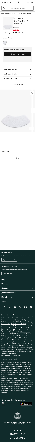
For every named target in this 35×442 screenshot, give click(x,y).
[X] (9, 308)
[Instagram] (25, 308)
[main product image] (8, 24)
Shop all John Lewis (25, 13)
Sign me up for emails (9, 260)
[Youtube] (15, 308)
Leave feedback (7, 273)
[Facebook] (4, 308)
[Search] (4, 8)
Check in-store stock (17, 54)
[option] (5, 43)
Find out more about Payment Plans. (11, 355)
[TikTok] (31, 308)
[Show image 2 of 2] (33, 110)
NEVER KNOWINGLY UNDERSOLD (17, 434)
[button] (32, 2)
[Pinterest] (20, 308)
